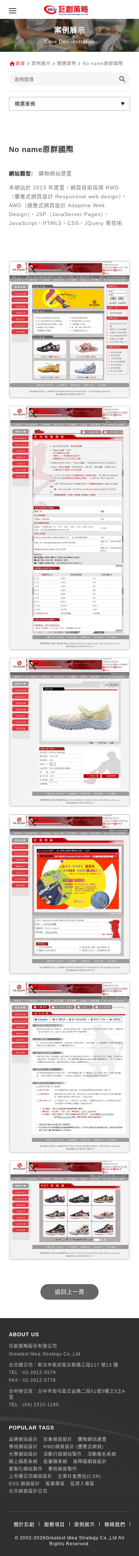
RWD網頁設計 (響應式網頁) (73, 1446)
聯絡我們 (115, 1524)
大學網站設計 (23, 1454)
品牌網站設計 (23, 1439)
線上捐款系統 (23, 1461)
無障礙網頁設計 (90, 1461)
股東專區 (55, 1483)
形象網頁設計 (57, 1439)
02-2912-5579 (39, 1372)
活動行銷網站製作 (62, 1454)
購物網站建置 (92, 1439)
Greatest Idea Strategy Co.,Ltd (81, 1537)
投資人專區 (82, 1483)
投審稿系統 (55, 1461)
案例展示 (84, 1524)
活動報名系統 (101, 1454)
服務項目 (54, 1524)
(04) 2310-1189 (41, 1404)
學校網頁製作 (62, 1469)
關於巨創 (24, 1524)
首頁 (20, 63)
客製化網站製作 (26, 1469)
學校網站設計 (23, 1446)
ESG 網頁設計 (24, 1483)
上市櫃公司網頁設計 (30, 1476)
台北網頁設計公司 (28, 1491)
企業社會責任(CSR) (79, 1476)
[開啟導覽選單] (12, 11)
